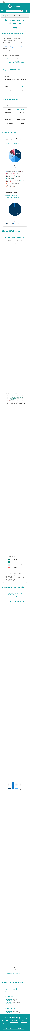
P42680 (24, 86)
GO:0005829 (9, 1000)
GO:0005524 (9, 1012)
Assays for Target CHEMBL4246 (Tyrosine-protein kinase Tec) (12, 196)
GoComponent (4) (10, 996)
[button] (13, 16)
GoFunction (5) (9, 1008)
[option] (15, 559)
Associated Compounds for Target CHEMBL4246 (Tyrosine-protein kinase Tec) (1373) (15, 595)
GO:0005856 (9, 1002)
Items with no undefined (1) (14, 973)
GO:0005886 (9, 1003)
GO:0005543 (9, 1014)
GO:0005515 (9, 1011)
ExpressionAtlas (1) (11, 989)
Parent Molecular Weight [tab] (17, 601)
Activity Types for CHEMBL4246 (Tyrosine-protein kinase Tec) (12, 142)
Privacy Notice (14, 1022)
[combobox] (14, 11)
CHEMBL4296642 (21, 109)
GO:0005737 (9, 999)
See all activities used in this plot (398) (14, 237)
